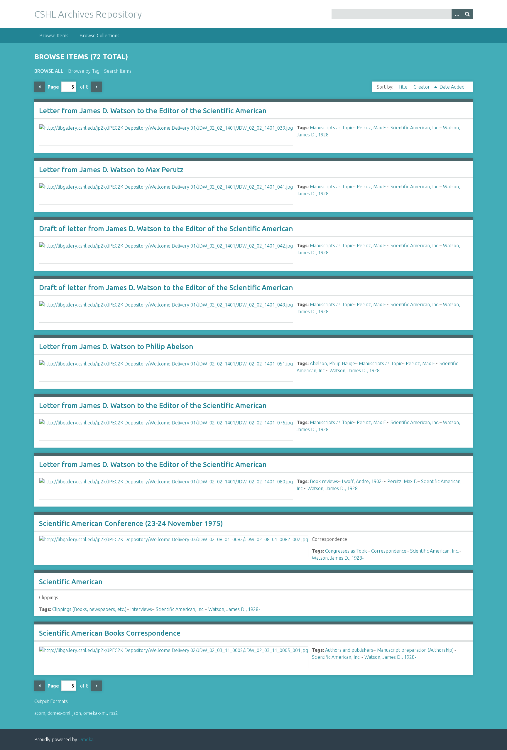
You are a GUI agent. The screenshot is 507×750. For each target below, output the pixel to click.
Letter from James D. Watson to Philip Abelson (116, 347)
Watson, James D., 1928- (355, 370)
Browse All (48, 71)
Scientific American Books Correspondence (109, 633)
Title (403, 86)
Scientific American (71, 582)
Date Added (452, 86)
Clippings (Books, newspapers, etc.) (89, 609)
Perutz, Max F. (372, 127)
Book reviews (324, 481)
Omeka (85, 739)
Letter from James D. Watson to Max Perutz (111, 170)
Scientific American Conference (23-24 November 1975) (131, 523)
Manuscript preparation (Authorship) (415, 650)
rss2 (113, 713)
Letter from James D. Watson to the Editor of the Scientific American (153, 111)
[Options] (457, 14)
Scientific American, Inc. (415, 127)
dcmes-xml (59, 713)
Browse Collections (99, 35)
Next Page (96, 87)
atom (39, 713)
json (77, 713)
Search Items (117, 71)
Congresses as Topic (346, 550)
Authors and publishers (349, 650)
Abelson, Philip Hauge (332, 363)
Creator (422, 86)
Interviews (141, 609)
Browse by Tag (83, 71)
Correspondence (388, 550)
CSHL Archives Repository (88, 14)
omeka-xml (95, 713)
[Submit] (467, 14)
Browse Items (53, 35)
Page (53, 86)
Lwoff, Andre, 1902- (362, 481)
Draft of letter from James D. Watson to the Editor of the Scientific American (166, 229)
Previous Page (39, 87)
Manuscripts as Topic (331, 127)
